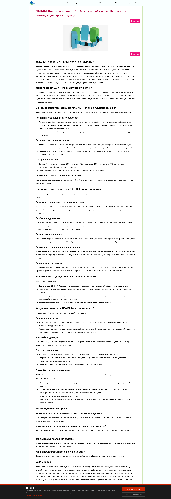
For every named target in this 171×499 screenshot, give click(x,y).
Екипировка (91, 3)
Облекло (102, 3)
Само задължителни (133, 494)
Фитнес (118, 3)
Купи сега (135, 21)
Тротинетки (80, 3)
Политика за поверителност (34, 495)
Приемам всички (133, 489)
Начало (70, 3)
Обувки (138, 3)
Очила (110, 3)
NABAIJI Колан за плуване (75, 61)
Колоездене (128, 3)
